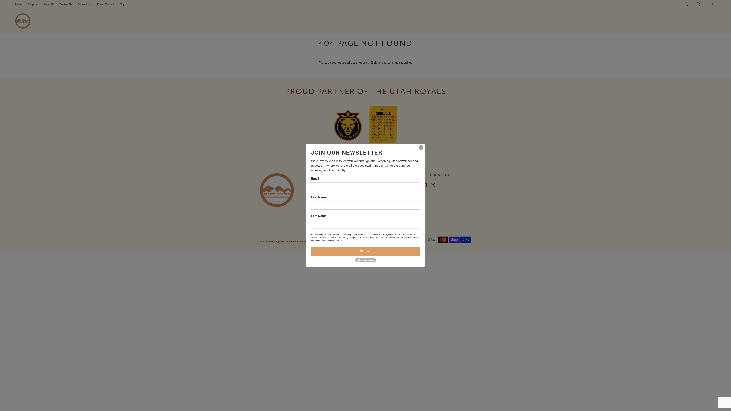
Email (315, 178)
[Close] (421, 147)
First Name (319, 197)
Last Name (318, 215)
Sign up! (365, 251)
